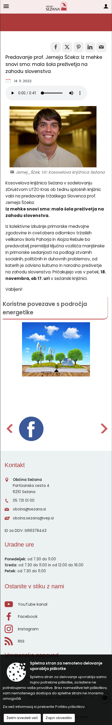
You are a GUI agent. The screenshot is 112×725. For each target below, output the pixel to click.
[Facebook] (31, 429)
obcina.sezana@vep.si (33, 518)
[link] (56, 47)
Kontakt (15, 465)
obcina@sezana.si (29, 509)
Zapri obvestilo (59, 717)
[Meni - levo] (6, 6)
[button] (9, 428)
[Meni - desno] (105, 6)
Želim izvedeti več (22, 717)
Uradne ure (19, 544)
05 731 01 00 (24, 500)
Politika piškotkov (70, 706)
